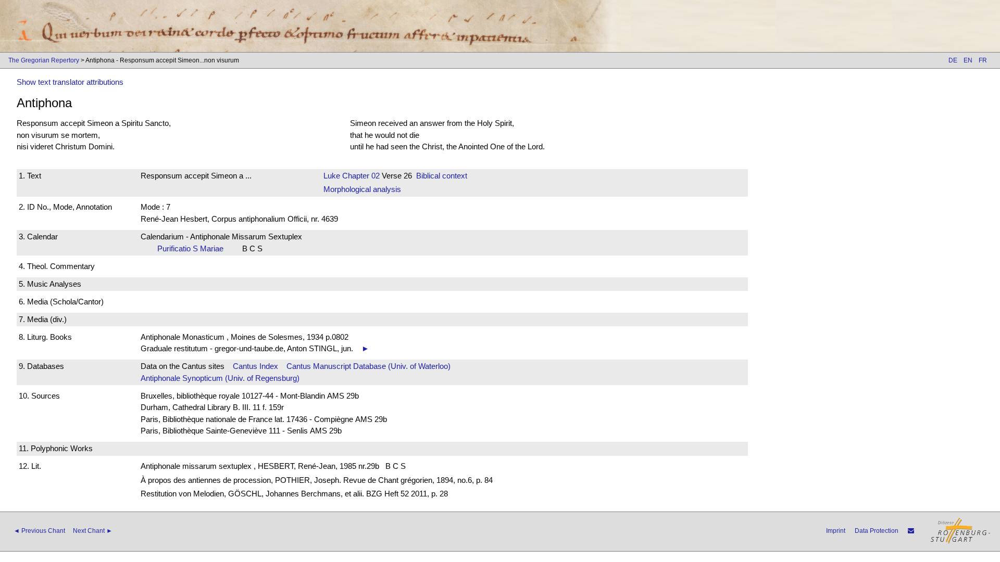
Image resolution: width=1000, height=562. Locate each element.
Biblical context (441, 175)
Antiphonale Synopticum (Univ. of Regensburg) (220, 378)
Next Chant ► (93, 530)
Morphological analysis (362, 189)
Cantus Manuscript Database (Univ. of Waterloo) (368, 366)
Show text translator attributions (70, 82)
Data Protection (876, 530)
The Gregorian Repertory (43, 60)
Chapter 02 (360, 175)
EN (968, 60)
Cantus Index (255, 366)
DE (952, 60)
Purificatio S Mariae (193, 248)
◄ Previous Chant (39, 530)
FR (983, 60)
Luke (331, 175)
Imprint (835, 530)
